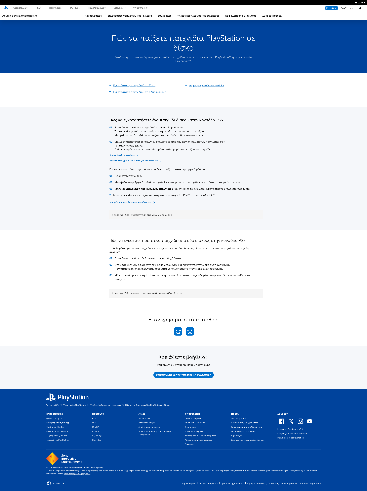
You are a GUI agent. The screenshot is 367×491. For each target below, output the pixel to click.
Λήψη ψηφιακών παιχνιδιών (206, 85)
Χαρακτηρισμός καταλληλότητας (246, 427)
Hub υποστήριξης (193, 418)
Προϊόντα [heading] (98, 413)
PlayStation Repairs (194, 431)
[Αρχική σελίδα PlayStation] (5, 8)
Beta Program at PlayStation (290, 437)
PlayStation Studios (55, 427)
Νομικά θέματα (189, 483)
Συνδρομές (164, 15)
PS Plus (74, 7)
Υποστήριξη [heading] (192, 413)
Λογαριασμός (93, 15)
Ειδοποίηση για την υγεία (243, 431)
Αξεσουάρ (96, 435)
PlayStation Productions (57, 431)
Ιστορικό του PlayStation (57, 440)
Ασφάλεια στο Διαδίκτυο (240, 15)
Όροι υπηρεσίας (238, 418)
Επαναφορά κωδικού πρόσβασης (200, 435)
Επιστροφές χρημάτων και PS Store (130, 15)
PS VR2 (95, 427)
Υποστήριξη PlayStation (74, 405)
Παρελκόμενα (96, 7)
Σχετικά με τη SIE (54, 418)
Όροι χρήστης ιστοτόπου (232, 483)
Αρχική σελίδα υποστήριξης (19, 15)
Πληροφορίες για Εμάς (56, 435)
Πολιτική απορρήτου (208, 483)
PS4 (94, 422)
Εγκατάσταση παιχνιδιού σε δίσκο (134, 85)
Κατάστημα (19, 7)
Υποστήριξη (140, 7)
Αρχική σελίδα (52, 405)
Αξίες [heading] (141, 413)
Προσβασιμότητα (146, 422)
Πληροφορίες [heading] (54, 413)
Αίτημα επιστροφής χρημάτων (199, 440)
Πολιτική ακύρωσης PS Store (244, 422)
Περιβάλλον (144, 418)
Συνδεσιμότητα (272, 15)
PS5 (38, 7)
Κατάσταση (190, 427)
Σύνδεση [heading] (282, 413)
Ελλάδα (56, 483)
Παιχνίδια (54, 7)
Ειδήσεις (118, 7)
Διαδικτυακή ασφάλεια (149, 427)
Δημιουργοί (236, 435)
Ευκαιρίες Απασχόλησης (57, 422)
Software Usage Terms (310, 483)
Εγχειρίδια (189, 444)
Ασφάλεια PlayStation (195, 422)
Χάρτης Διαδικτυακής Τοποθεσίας (263, 483)
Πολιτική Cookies (289, 483)
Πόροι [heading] (235, 413)
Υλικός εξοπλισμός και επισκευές (198, 15)
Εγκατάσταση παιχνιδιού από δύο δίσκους (139, 91)
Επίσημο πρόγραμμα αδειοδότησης (247, 440)
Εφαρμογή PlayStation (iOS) (290, 429)
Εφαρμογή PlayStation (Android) (292, 433)
